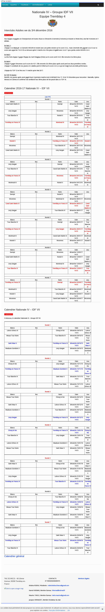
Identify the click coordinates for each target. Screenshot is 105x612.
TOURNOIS (24, 5)
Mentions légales (83, 578)
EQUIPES (13, 5)
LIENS (50, 5)
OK (69, 610)
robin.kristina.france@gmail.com (58, 585)
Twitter (96, 2)
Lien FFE (48, 97)
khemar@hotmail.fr (58, 590)
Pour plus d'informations (57, 610)
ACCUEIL (5, 5)
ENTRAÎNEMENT (38, 5)
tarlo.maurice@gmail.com (60, 595)
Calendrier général (14, 556)
